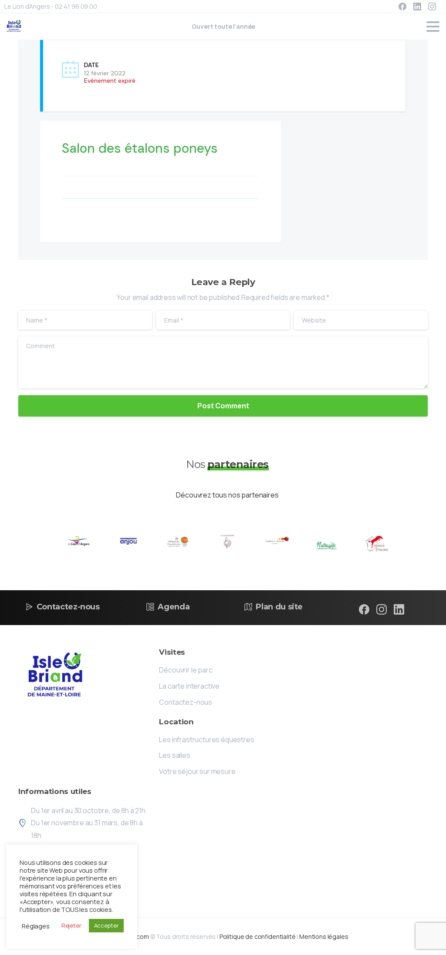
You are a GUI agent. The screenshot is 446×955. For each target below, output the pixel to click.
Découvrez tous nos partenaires (227, 495)
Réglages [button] (36, 926)
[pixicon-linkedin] (399, 609)
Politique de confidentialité (258, 936)
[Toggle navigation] (433, 26)
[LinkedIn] (417, 6)
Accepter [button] (106, 925)
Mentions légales (323, 936)
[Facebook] (402, 6)
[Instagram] (432, 6)
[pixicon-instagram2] (381, 609)
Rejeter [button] (71, 925)
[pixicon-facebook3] (364, 609)
